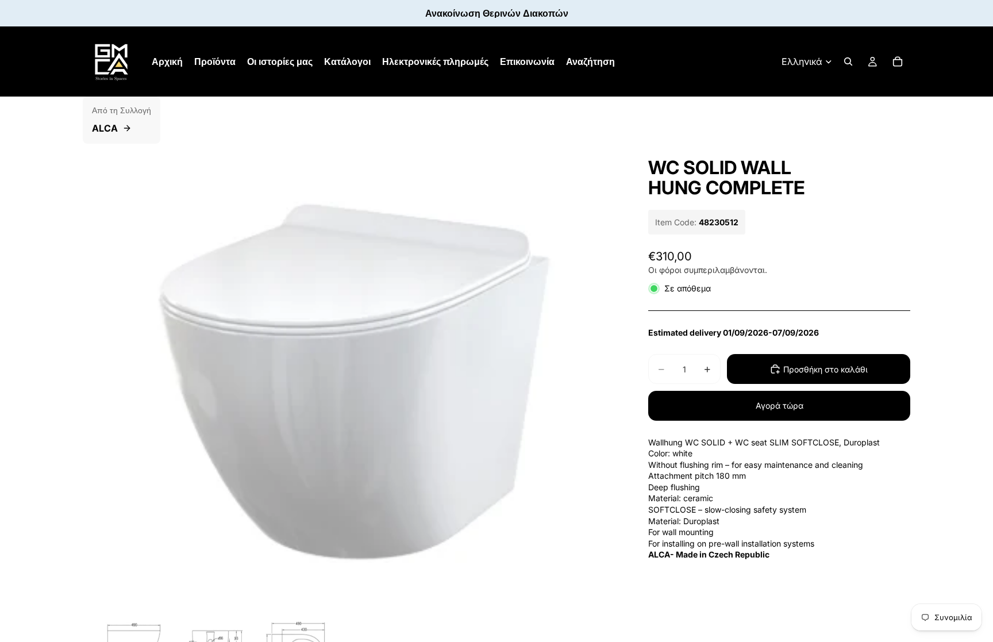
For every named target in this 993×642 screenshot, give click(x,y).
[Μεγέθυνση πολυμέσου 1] (352, 376)
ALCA (105, 128)
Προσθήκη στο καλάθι (825, 369)
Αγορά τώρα (779, 405)
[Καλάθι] (897, 61)
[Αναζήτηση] (848, 61)
